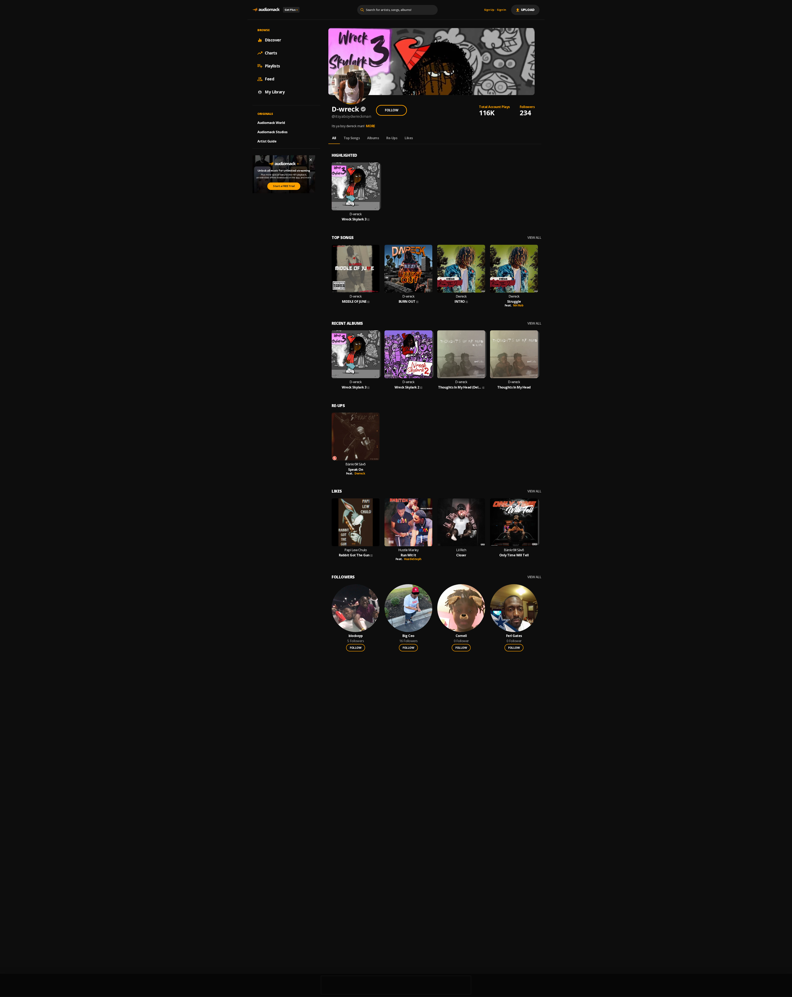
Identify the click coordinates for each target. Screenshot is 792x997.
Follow (391, 110)
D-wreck (356, 214)
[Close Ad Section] (311, 160)
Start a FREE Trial (284, 186)
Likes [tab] (409, 138)
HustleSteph (412, 559)
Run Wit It (408, 555)
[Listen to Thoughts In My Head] (514, 354)
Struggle (514, 301)
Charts (271, 53)
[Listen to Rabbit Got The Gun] (356, 522)
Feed (269, 79)
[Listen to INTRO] (461, 269)
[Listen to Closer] (461, 522)
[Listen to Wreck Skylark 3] (356, 186)
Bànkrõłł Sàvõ (355, 464)
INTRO (460, 301)
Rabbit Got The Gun (354, 555)
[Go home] (266, 10)
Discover (273, 40)
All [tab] (334, 138)
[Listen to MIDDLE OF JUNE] (356, 269)
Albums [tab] (373, 138)
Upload (528, 9)
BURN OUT (407, 301)
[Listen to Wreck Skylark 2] (408, 354)
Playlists (272, 66)
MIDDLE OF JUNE (354, 301)
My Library (275, 92)
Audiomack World (271, 122)
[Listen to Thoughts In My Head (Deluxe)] (461, 354)
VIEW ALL (534, 237)
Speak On (355, 469)
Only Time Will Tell (514, 555)
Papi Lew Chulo (355, 550)
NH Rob (518, 305)
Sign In (501, 10)
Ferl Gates (514, 636)
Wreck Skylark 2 (407, 387)
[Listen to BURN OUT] (408, 269)
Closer (461, 555)
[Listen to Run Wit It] (408, 522)
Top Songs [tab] (352, 138)
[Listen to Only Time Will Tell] (514, 522)
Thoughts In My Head (514, 387)
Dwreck (461, 296)
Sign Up (489, 10)
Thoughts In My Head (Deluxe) (460, 387)
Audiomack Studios (272, 132)
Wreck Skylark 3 (354, 219)
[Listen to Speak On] (356, 436)
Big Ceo (408, 636)
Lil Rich (461, 550)
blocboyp (356, 636)
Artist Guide (266, 141)
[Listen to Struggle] (514, 269)
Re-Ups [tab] (391, 138)
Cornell (461, 636)
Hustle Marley (408, 550)
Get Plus (291, 10)
